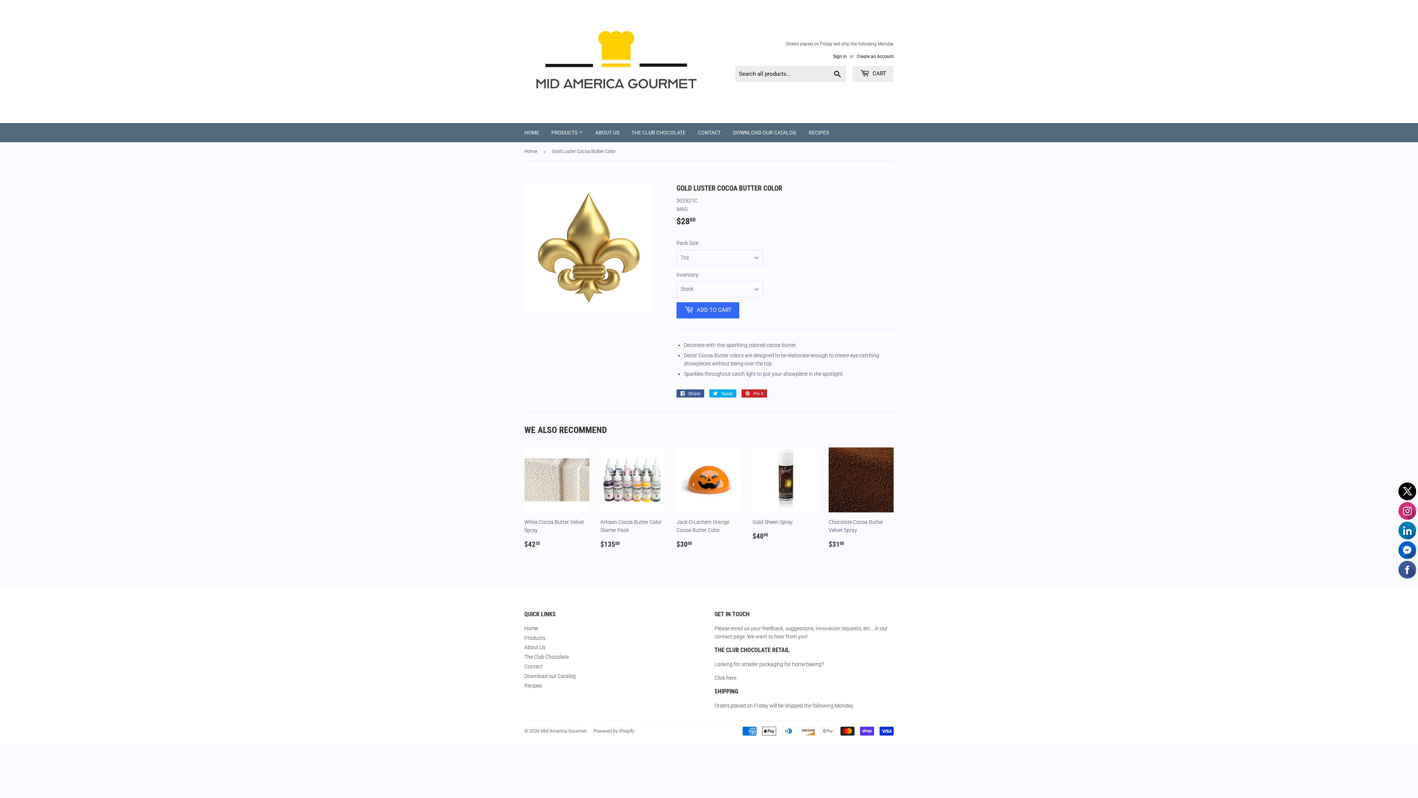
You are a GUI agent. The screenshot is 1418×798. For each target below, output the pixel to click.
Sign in (840, 56)
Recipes (819, 133)
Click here (725, 678)
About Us (607, 133)
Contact (709, 133)
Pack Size (687, 243)
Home (531, 133)
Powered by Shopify (613, 731)
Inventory (687, 275)
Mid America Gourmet (564, 731)
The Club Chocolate (658, 133)
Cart (878, 73)
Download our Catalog (765, 133)
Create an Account (875, 56)
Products (565, 133)
